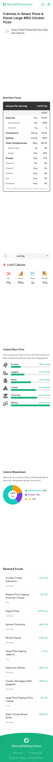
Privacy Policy (36, 758)
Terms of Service (17, 758)
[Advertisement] (26, 66)
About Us (17, 752)
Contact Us (35, 752)
